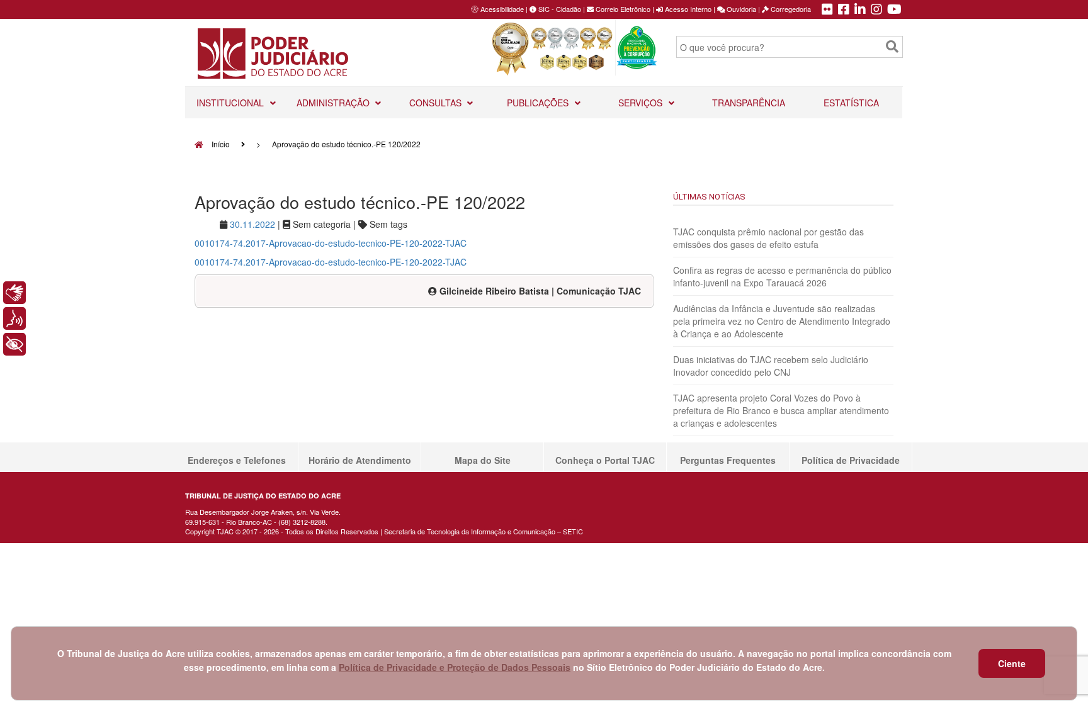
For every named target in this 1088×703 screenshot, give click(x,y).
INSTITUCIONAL (231, 102)
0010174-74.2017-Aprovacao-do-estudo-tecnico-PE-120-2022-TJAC (331, 243)
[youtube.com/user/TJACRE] (894, 10)
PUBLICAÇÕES (539, 102)
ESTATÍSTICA (851, 102)
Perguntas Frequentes (728, 460)
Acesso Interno (687, 9)
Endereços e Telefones (237, 460)
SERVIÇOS (641, 102)
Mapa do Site (483, 460)
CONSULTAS (436, 102)
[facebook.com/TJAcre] (844, 10)
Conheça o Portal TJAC (605, 460)
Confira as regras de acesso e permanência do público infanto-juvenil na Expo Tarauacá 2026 (782, 276)
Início (220, 143)
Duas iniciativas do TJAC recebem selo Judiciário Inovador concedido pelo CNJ (770, 365)
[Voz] (14, 318)
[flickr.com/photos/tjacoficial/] (827, 10)
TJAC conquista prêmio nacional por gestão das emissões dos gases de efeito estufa (768, 237)
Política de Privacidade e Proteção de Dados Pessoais (454, 667)
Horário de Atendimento (360, 460)
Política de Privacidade (851, 460)
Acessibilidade (502, 9)
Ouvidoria (740, 9)
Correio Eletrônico (622, 9)
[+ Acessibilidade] (14, 344)
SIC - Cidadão (558, 9)
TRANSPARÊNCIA (748, 102)
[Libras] (14, 292)
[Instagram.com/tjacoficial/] (876, 10)
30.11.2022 (252, 224)
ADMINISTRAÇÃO (334, 102)
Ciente (1012, 663)
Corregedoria (790, 9)
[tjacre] (860, 10)
